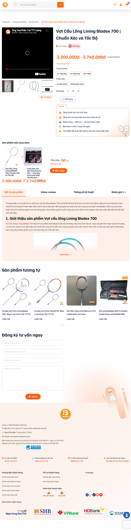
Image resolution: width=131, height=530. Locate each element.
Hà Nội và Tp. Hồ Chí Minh (117, 461)
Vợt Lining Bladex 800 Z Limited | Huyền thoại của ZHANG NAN (81, 312)
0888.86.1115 (76, 461)
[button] (126, 515)
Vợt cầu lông (34, 22)
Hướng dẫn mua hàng (51, 477)
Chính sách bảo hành (10, 477)
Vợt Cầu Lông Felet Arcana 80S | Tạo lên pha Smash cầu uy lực (113, 312)
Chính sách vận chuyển (11, 486)
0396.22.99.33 (41, 461)
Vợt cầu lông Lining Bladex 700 (19, 223)
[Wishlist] (115, 5)
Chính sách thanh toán (10, 490)
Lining (20, 203)
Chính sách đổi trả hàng (11, 481)
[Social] (87, 495)
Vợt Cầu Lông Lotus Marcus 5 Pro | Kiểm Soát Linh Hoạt (49, 312)
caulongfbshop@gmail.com (17, 436)
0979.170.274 (10, 461)
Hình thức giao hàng (51, 481)
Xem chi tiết (17, 308)
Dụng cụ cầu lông (19, 22)
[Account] (121, 5)
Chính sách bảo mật (9, 495)
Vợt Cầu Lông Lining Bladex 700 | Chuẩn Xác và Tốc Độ (63, 22)
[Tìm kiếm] (60, 5)
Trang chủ (6, 22)
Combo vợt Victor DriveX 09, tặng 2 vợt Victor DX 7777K (16, 312)
